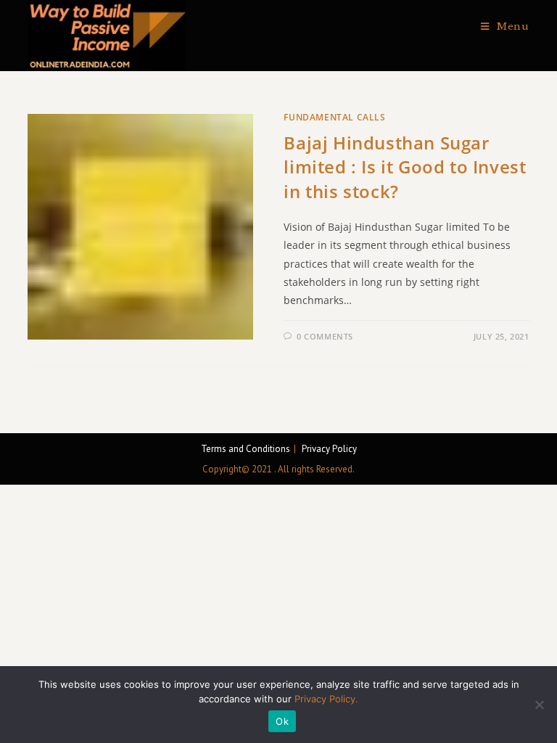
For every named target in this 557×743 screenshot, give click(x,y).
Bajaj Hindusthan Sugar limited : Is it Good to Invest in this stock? (405, 167)
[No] (539, 704)
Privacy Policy (329, 449)
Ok (282, 721)
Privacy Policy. (326, 699)
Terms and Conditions (245, 449)
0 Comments (325, 336)
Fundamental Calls (334, 117)
